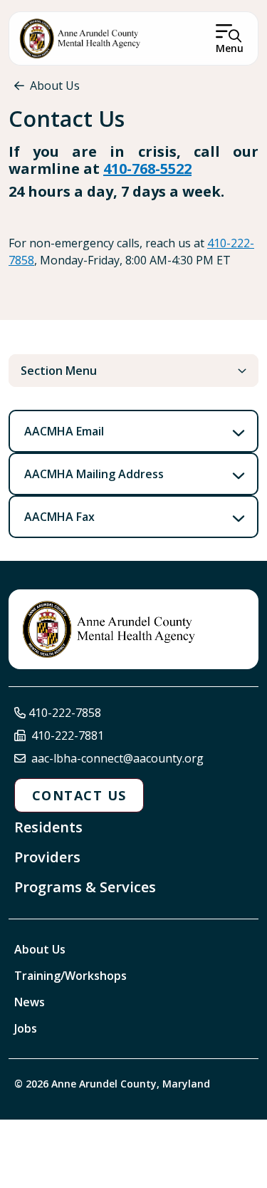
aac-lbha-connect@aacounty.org (117, 758)
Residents (48, 827)
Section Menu (59, 370)
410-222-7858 (64, 712)
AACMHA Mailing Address (94, 474)
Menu (230, 48)
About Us (55, 85)
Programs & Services (85, 887)
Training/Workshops (70, 975)
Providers (47, 857)
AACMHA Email (64, 431)
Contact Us (79, 795)
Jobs (25, 1028)
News (29, 1002)
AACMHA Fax (59, 517)
